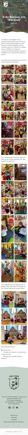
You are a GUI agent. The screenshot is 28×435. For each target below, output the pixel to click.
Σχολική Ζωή (7, 350)
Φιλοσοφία (14, 417)
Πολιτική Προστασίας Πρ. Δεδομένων (14, 422)
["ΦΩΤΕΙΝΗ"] (5, 4)
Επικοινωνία (14, 415)
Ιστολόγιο (14, 419)
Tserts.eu (20, 431)
